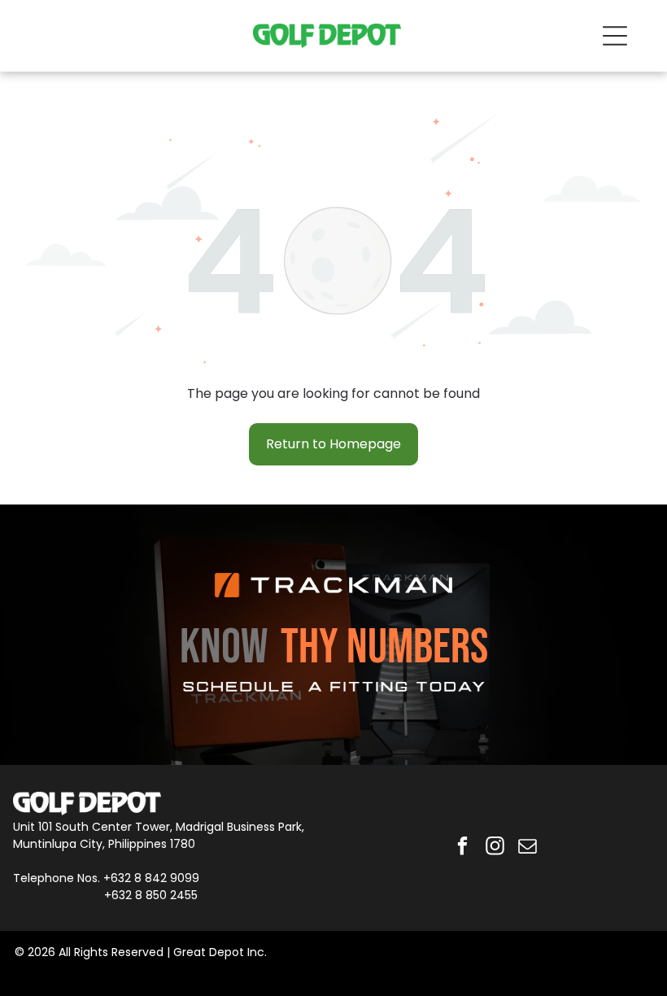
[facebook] (462, 848)
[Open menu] (615, 36)
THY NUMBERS (384, 647)
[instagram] (495, 848)
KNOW (224, 647)
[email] (527, 848)
